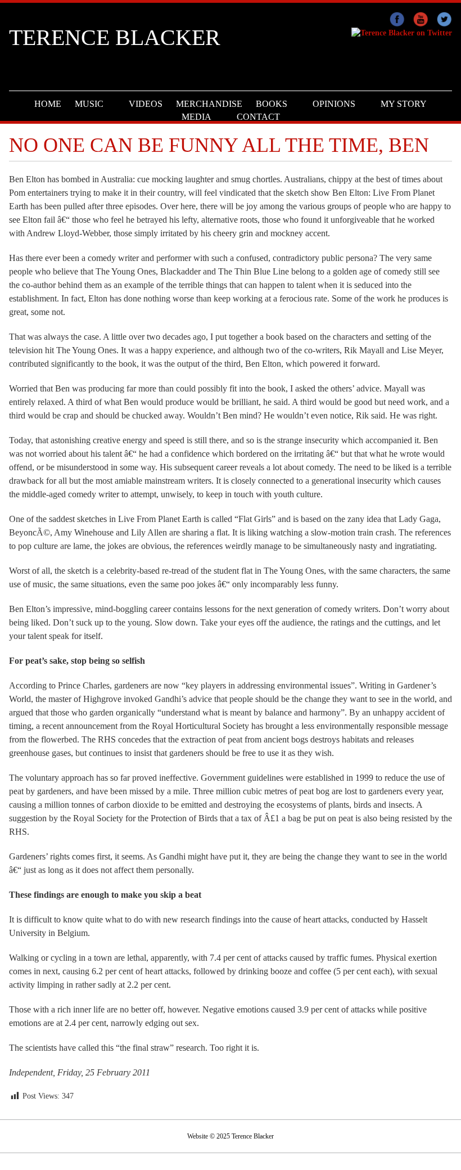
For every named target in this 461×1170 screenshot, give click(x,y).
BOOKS (271, 104)
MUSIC (89, 104)
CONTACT (258, 117)
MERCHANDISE (209, 104)
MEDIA (196, 117)
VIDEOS (145, 104)
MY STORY (404, 104)
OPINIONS (334, 104)
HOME (47, 104)
